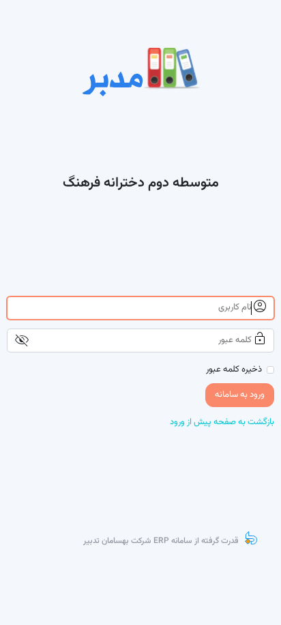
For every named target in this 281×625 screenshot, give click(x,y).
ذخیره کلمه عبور (234, 369)
